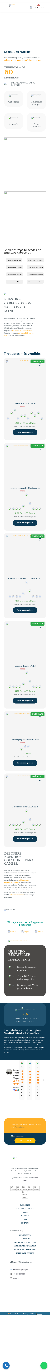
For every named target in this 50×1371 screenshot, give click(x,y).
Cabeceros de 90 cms (14, 260)
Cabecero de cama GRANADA (25, 807)
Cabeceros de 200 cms (35, 282)
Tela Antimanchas (25, 330)
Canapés (25, 1216)
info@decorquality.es (20, 1270)
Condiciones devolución (25, 1246)
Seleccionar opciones (25, 432)
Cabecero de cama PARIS (25, 666)
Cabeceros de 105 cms (35, 260)
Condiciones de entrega (25, 1242)
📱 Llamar (39, 1314)
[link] (18, 941)
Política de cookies (25, 1253)
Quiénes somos (25, 1235)
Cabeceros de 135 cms (35, 267)
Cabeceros (25, 1205)
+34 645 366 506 (18, 1274)
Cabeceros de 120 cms (14, 267)
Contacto (25, 1223)
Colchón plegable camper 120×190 (25, 739)
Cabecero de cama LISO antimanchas (25, 488)
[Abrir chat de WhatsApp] (43, 1365)
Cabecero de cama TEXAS (25, 403)
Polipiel (15, 330)
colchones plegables (16, 895)
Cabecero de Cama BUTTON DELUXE (25, 578)
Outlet (25, 1219)
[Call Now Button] (6, 1365)
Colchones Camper (25, 1209)
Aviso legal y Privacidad (25, 1249)
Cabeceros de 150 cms (14, 275)
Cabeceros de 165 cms (35, 275)
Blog (21, 1231)
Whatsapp (15, 1278)
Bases (25, 1212)
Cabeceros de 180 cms (14, 282)
